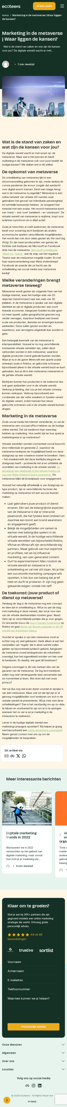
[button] (60, 6)
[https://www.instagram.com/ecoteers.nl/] (33, 1085)
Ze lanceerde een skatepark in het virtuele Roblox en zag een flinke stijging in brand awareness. (31, 470)
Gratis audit (44, 6)
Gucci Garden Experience (45, 623)
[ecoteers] (11, 6)
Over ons (8, 1061)
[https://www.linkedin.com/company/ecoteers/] (39, 1085)
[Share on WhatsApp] (24, 755)
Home (5, 15)
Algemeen (9, 1053)
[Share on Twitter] (18, 755)
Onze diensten (12, 1044)
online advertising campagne (45, 730)
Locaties (8, 1069)
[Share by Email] (6, 755)
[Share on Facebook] (12, 755)
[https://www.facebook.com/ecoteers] (27, 1085)
